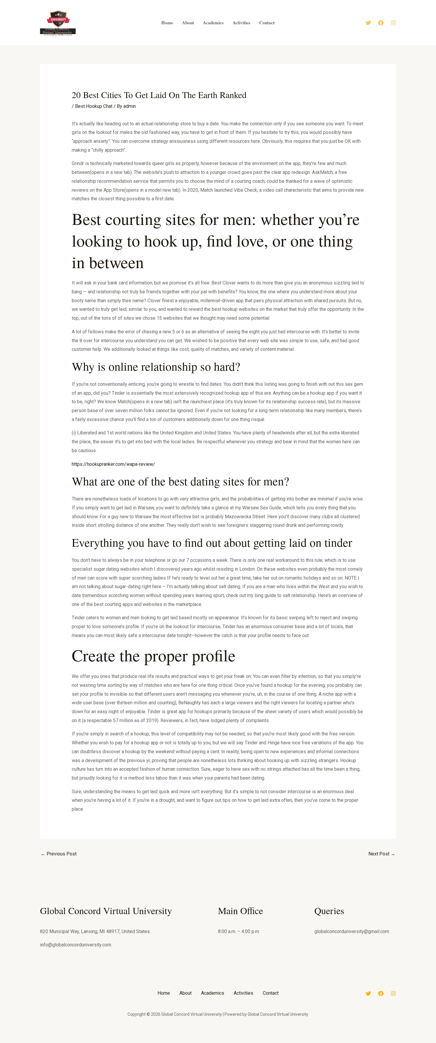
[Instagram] (393, 22)
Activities (243, 993)
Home (163, 993)
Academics (212, 993)
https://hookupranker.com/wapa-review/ (113, 464)
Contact (271, 993)
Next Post (381, 854)
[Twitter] (368, 22)
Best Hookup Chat (93, 106)
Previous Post (59, 854)
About (185, 993)
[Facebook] (381, 22)
